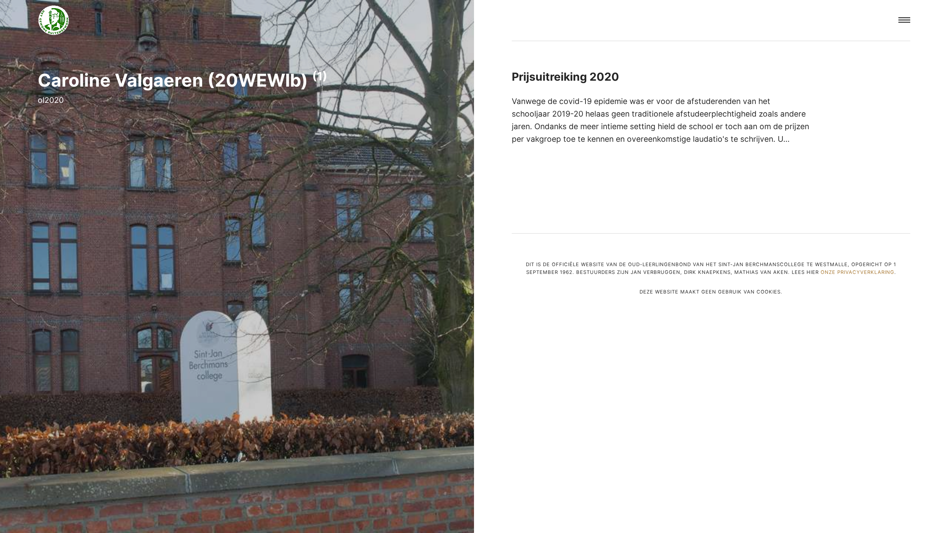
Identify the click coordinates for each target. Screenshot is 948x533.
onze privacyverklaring (857, 272)
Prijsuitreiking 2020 (565, 76)
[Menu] (904, 20)
